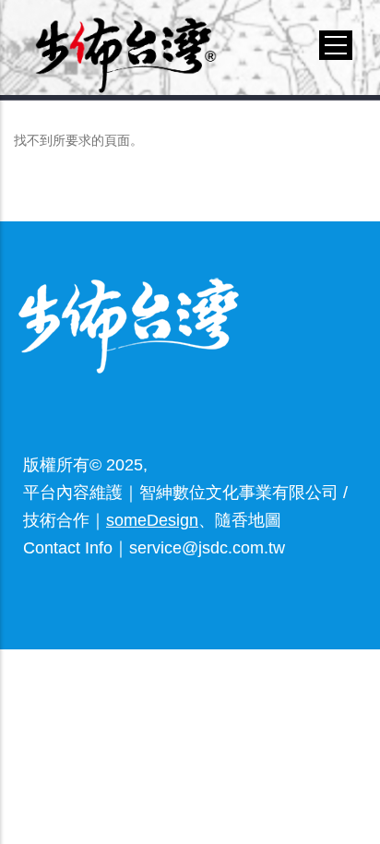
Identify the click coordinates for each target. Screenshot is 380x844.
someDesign (152, 520)
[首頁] (126, 44)
